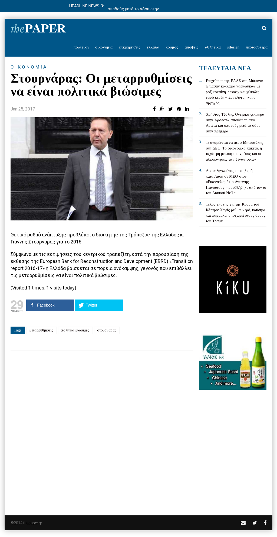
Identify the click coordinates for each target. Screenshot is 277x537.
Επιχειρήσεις (129, 47)
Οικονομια (29, 67)
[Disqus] (102, 429)
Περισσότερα (257, 47)
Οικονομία (104, 47)
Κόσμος (172, 47)
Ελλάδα (153, 47)
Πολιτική (81, 47)
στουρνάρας (107, 330)
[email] (243, 523)
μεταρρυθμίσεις (41, 330)
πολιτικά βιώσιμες (75, 330)
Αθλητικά (213, 47)
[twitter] (254, 523)
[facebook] (265, 523)
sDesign (233, 47)
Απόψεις (192, 47)
